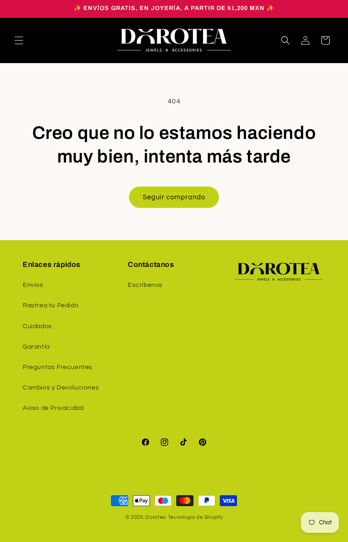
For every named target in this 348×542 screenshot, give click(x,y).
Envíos (33, 285)
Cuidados (37, 326)
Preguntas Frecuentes (57, 367)
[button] (19, 40)
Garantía (36, 347)
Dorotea (155, 517)
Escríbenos (145, 285)
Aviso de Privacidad (53, 408)
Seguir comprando (174, 197)
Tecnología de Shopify (195, 517)
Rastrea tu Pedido (50, 305)
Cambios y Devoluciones (61, 387)
